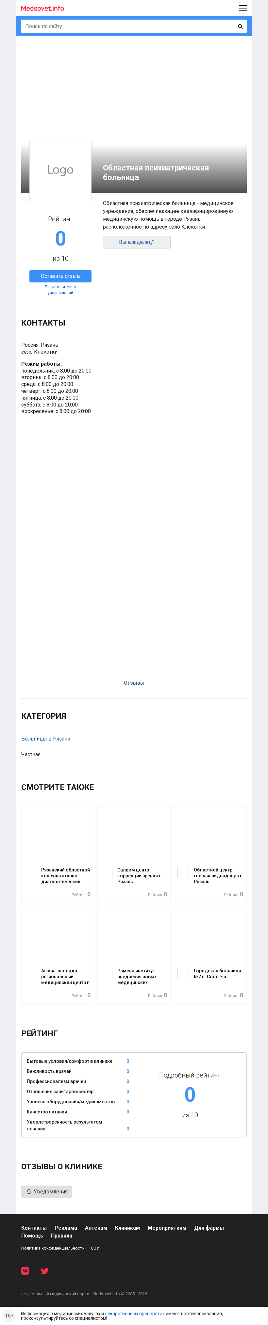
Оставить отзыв (60, 276)
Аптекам (96, 1228)
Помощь (32, 1236)
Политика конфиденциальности (53, 1248)
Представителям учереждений (60, 290)
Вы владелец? (137, 242)
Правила (61, 1236)
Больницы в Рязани (45, 739)
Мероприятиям (167, 1228)
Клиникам (127, 1228)
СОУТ (96, 1248)
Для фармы (209, 1228)
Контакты (34, 1228)
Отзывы (134, 683)
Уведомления (50, 1192)
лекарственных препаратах (135, 1313)
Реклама (66, 1228)
